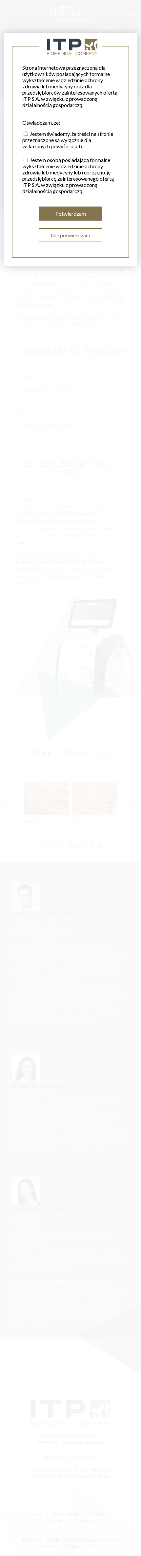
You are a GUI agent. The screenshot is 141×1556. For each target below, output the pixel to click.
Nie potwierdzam (70, 235)
